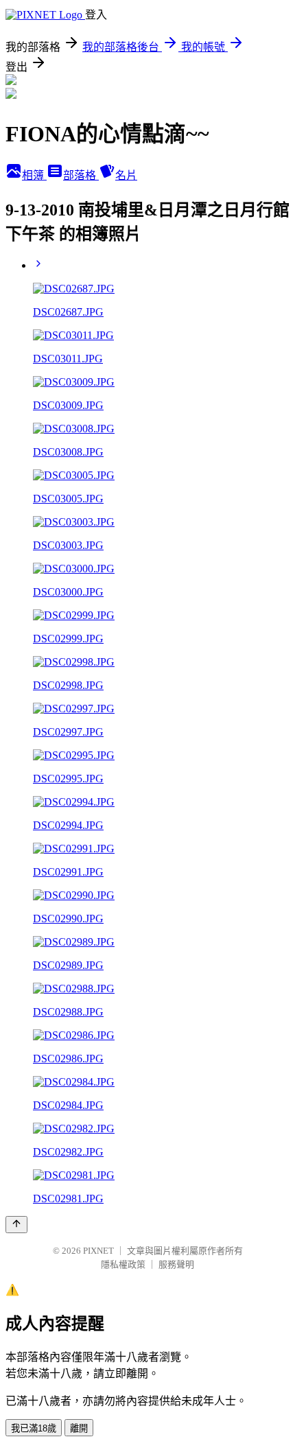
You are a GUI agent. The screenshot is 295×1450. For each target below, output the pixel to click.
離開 (79, 1428)
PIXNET (98, 1251)
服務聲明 (176, 1264)
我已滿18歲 (33, 1428)
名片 (126, 175)
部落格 (81, 175)
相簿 (34, 175)
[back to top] (16, 1224)
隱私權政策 (123, 1264)
